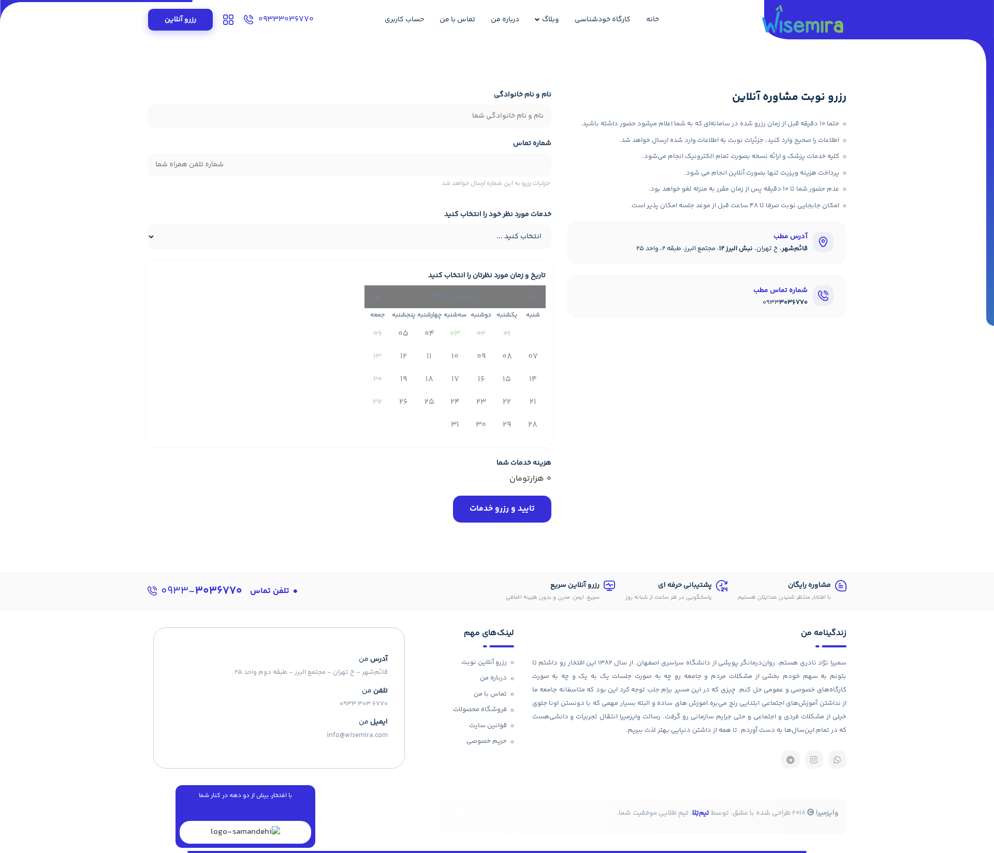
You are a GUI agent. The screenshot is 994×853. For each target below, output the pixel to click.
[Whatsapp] (837, 759)
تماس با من (457, 19)
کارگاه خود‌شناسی (603, 19)
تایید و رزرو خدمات (502, 508)
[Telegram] (790, 759)
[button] (273, 591)
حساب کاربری (404, 19)
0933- (201, 591)
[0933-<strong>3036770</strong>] (152, 591)
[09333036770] (248, 19)
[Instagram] (814, 759)
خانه (652, 19)
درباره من (505, 19)
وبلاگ (550, 19)
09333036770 (286, 19)
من (375, 691)
